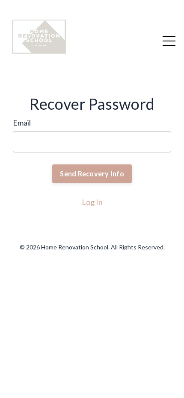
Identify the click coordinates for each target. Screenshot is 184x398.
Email (22, 122)
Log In (92, 202)
